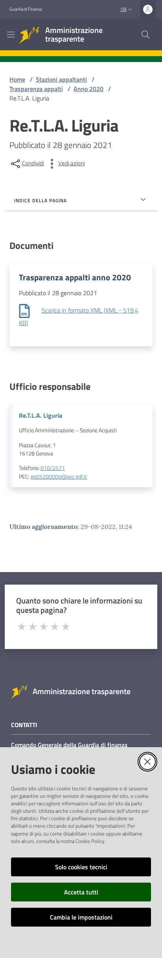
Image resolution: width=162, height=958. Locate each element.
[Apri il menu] (11, 34)
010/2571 (52, 468)
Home (17, 79)
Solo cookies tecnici (81, 867)
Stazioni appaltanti (61, 79)
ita (124, 9)
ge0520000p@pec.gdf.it (59, 476)
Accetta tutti (81, 892)
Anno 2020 (88, 88)
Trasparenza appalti (36, 88)
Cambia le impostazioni (81, 917)
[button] (145, 34)
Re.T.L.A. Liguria (40, 415)
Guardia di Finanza (25, 9)
